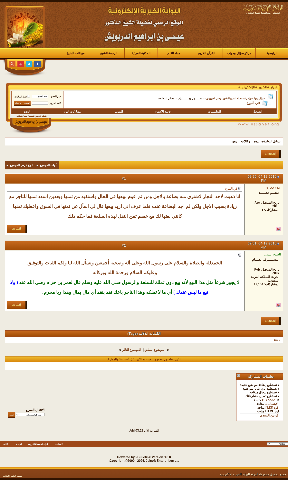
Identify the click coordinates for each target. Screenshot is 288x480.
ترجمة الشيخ (108, 53)
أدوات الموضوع (48, 165)
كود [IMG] (271, 407)
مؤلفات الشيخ (76, 53)
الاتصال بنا (59, 444)
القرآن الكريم (206, 53)
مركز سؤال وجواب (239, 53)
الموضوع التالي (131, 349)
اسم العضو (56, 96)
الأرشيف (18, 444)
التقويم (119, 111)
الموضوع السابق (154, 349)
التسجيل (257, 111)
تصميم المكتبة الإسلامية (12, 476)
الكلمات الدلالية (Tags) (144, 333)
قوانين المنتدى (269, 415)
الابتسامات (271, 403)
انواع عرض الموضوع (21, 165)
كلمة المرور (55, 103)
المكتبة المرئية (141, 53)
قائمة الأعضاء (163, 111)
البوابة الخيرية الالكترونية (38, 444)
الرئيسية (271, 53)
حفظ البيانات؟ (20, 96)
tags (277, 339)
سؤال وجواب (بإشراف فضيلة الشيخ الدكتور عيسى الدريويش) (235, 98)
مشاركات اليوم (72, 111)
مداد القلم (173, 53)
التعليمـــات (214, 111)
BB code (268, 400)
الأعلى (5, 444)
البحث (27, 111)
